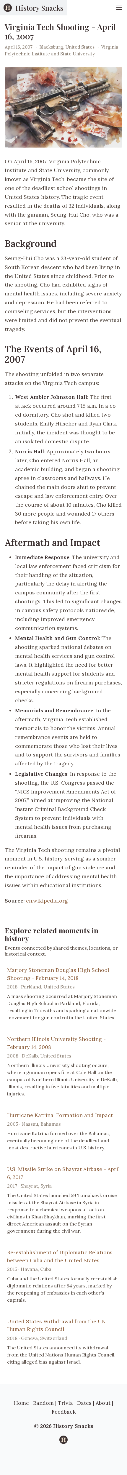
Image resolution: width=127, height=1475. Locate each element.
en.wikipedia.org (47, 900)
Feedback (64, 1411)
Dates (84, 1402)
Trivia (65, 1402)
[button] (119, 8)
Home (21, 1402)
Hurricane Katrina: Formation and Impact (60, 1115)
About (103, 1402)
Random (43, 1402)
